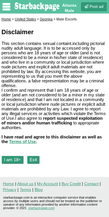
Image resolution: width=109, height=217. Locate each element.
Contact (91, 183)
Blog (39, 189)
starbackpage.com (41, 208)
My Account (47, 183)
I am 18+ (12, 159)
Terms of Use (22, 141)
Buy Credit (71, 183)
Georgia (46, 19)
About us (25, 183)
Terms (25, 189)
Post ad (95, 6)
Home (6, 19)
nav (6, 7)
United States (25, 19)
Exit (33, 159)
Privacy (9, 189)
